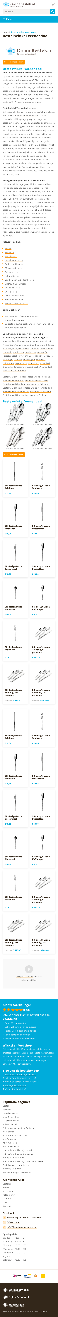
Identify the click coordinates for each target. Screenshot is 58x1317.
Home (5, 32)
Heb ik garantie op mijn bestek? (20, 1078)
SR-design (38, 202)
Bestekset (9, 252)
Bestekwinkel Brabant (40, 391)
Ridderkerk (33, 363)
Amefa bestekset (11, 1146)
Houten (41, 352)
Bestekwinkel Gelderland (38, 384)
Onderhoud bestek (14, 264)
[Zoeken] (52, 11)
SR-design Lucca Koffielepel (41, 608)
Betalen (6, 1187)
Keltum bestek (10, 1142)
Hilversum (23, 356)
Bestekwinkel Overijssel (36, 380)
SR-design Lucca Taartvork (13, 648)
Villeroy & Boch (22, 199)
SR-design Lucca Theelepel (13, 608)
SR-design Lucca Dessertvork (13, 567)
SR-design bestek (13, 268)
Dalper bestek (11, 272)
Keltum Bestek (12, 276)
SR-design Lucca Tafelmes (13, 486)
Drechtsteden (46, 348)
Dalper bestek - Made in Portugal (18, 1128)
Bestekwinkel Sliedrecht (16, 303)
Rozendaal (45, 363)
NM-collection (38, 199)
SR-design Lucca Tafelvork (41, 486)
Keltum (6, 195)
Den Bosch (23, 348)
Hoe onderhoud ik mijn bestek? (20, 1074)
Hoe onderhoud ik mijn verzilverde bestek (23, 1161)
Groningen (8, 359)
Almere (36, 341)
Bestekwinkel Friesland (39, 376)
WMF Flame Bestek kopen (15, 1135)
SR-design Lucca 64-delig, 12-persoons (13, 692)
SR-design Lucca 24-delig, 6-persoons (41, 650)
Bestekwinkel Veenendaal (23, 32)
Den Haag (34, 348)
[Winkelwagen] (52, 4)
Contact (7, 1206)
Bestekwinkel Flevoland (14, 384)
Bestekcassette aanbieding (16, 1165)
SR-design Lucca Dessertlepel (41, 567)
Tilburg (27, 367)
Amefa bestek (9, 1139)
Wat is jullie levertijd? (15, 1085)
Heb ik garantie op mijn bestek (18, 1154)
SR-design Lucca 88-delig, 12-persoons (41, 692)
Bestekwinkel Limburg (13, 395)
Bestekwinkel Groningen (15, 376)
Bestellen (7, 1183)
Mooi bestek (11, 256)
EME (12, 199)
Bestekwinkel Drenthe (13, 380)
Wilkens (14, 195)
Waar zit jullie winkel (13, 1168)
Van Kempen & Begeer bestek (19, 280)
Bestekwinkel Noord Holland (38, 388)
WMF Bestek (11, 291)
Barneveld (42, 345)
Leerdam (18, 359)
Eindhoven (18, 352)
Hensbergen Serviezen (27, 115)
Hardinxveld (30, 352)
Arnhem (19, 345)
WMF (21, 195)
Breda (14, 348)
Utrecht (35, 367)
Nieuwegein (29, 359)
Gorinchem (40, 356)
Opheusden (8, 363)
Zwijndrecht (20, 370)
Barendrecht (30, 345)
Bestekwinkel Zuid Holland (16, 391)
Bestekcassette (10, 1113)
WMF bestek (8, 1131)
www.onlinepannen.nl (15, 327)
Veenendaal (46, 367)
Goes (31, 356)
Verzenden (8, 1191)
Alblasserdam (9, 341)
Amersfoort (45, 341)
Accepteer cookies (24, 976)
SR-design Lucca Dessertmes (41, 527)
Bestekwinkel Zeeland (36, 395)
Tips (5, 1202)
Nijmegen (40, 359)
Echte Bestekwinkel (14, 295)
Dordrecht (7, 352)
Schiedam (18, 367)
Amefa (28, 195)
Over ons (7, 1198)
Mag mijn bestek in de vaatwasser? (22, 1081)
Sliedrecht (8, 367)
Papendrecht (21, 363)
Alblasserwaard (24, 341)
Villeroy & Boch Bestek (16, 284)
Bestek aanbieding (14, 260)
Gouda (49, 356)
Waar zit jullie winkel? (15, 1089)
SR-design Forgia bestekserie (17, 1172)
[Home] (19, 4)
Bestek (8, 248)
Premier (36, 195)
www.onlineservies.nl (15, 320)
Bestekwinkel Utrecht (13, 388)
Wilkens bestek (12, 287)
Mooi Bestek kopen (14, 299)
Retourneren (9, 1195)
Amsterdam (8, 345)
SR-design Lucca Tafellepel (13, 527)
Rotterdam (8, 370)
